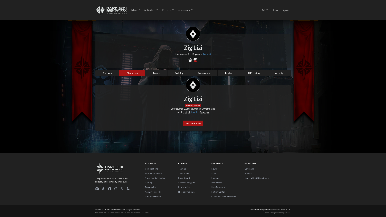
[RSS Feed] (128, 188)
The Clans (182, 168)
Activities (150, 10)
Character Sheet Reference (223, 196)
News (214, 168)
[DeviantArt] (103, 188)
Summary (107, 73)
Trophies (229, 73)
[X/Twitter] (122, 188)
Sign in (286, 10)
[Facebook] (109, 188)
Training (179, 73)
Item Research (218, 187)
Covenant (249, 168)
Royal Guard (184, 178)
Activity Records (153, 191)
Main (134, 10)
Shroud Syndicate (186, 191)
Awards (156, 73)
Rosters (167, 10)
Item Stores (216, 182)
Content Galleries (153, 196)
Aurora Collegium (186, 182)
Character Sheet (193, 123)
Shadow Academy (153, 173)
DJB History (254, 73)
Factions (215, 178)
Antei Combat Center (155, 178)
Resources (184, 10)
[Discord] (97, 188)
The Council (184, 173)
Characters (132, 73)
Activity (279, 73)
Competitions (151, 168)
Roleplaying (150, 187)
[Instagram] (116, 188)
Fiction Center (218, 191)
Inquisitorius (184, 187)
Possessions (204, 73)
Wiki (213, 173)
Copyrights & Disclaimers (257, 178)
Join (275, 10)
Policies (248, 173)
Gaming (148, 182)
